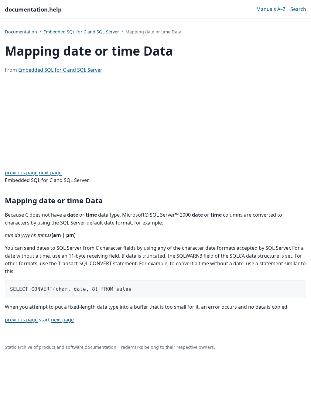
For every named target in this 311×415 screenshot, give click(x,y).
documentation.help (33, 9)
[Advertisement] (155, 121)
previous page (21, 172)
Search (298, 9)
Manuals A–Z (270, 9)
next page (50, 172)
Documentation (21, 32)
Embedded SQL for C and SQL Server (81, 32)
